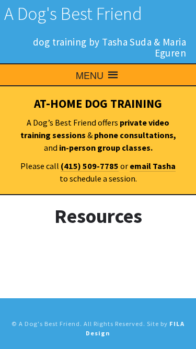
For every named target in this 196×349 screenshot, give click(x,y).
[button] (89, 74)
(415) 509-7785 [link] (90, 166)
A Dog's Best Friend (73, 14)
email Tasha (153, 166)
